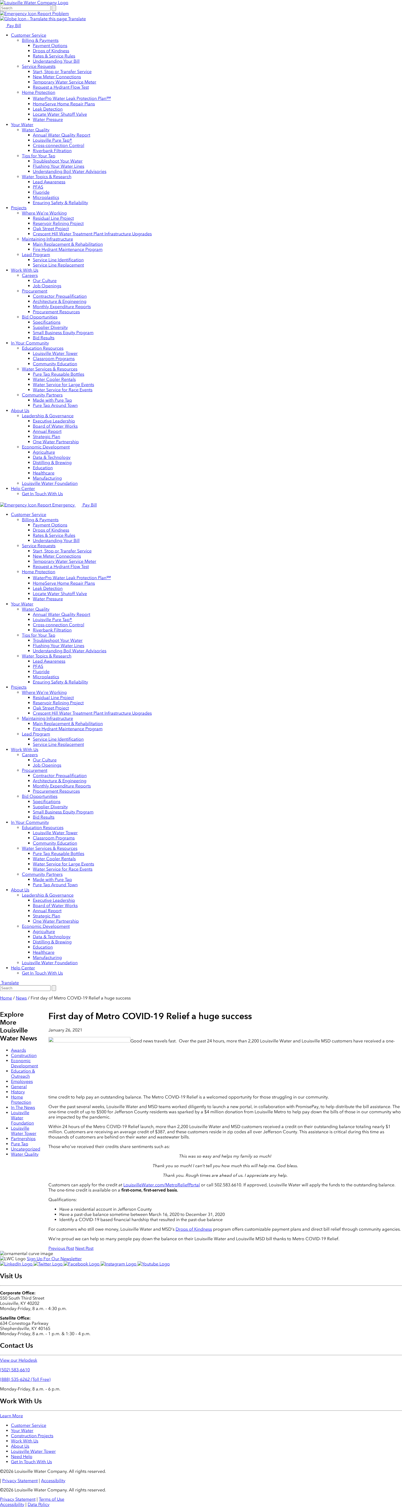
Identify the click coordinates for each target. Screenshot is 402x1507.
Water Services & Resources (49, 369)
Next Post (84, 1248)
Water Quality (35, 129)
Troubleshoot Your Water (58, 161)
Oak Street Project (51, 228)
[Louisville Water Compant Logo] (34, 2)
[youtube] (154, 1264)
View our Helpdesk (18, 1360)
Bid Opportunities (39, 317)
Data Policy (38, 1504)
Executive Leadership (54, 421)
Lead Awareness (49, 181)
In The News (23, 1107)
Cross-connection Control (58, 145)
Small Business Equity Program (63, 332)
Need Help (21, 1456)
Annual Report (47, 431)
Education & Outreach (23, 1073)
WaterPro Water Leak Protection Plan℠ (72, 98)
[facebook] (82, 1264)
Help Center (23, 488)
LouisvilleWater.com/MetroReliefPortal (161, 1184)
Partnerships (23, 1138)
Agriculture (44, 452)
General (19, 1086)
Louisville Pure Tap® (52, 140)
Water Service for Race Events (62, 389)
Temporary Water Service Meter (64, 82)
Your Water (22, 124)
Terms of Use (51, 1499)
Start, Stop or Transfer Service (62, 71)
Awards (18, 1050)
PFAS (38, 187)
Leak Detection (48, 109)
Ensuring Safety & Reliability (60, 202)
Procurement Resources (56, 311)
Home (6, 998)
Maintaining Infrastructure (47, 239)
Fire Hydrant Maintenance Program (68, 249)
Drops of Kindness (51, 50)
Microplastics (46, 197)
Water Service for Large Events (63, 384)
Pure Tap (19, 1143)
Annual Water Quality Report (61, 135)
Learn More (11, 1415)
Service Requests (39, 66)
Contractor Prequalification (60, 296)
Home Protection (38, 92)
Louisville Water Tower (55, 353)
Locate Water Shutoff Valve (60, 114)
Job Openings (47, 285)
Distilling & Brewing (52, 462)
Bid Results (43, 337)
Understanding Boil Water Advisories (69, 171)
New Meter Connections (57, 76)
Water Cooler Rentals (54, 379)
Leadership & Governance (48, 415)
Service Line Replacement (58, 265)
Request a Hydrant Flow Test (61, 87)
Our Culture (45, 280)
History (18, 1091)
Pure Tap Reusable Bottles (58, 374)
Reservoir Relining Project (58, 223)
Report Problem (52, 13)
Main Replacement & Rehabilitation (68, 244)
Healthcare (43, 473)
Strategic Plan (46, 436)
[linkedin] (17, 1264)
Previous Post (61, 1248)
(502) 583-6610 (15, 1369)
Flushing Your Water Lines (58, 166)
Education (43, 467)
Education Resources (42, 348)
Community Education (55, 363)
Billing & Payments (40, 40)
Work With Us (24, 270)
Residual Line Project (53, 218)
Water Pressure (48, 119)
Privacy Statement (20, 1480)
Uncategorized (25, 1149)
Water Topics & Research (46, 176)
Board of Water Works (55, 426)
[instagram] (119, 1264)
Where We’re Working (44, 213)
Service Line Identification (58, 259)
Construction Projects (32, 1435)
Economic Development (46, 447)
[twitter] (49, 1264)
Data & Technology (52, 457)
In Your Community (30, 343)
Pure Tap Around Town (55, 405)
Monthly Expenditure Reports (62, 306)
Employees (22, 1081)
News (21, 998)
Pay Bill (13, 25)
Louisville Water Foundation (50, 483)
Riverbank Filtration (52, 150)
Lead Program (36, 254)
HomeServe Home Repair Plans (64, 103)
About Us (20, 410)
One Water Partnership (56, 441)
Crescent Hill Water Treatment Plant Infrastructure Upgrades (92, 233)
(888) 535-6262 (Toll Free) (25, 1379)
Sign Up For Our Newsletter (54, 1258)
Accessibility (53, 1480)
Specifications (46, 322)
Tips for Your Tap (38, 155)
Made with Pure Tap (52, 400)
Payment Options (50, 45)
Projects (19, 207)
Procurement (34, 291)
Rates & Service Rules (54, 56)
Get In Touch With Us (42, 493)
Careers (30, 275)
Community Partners (42, 395)
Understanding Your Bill (56, 61)
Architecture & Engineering (59, 301)
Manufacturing (47, 478)
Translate (76, 18)
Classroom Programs (54, 358)
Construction (24, 1055)
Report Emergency (56, 505)
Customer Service (28, 35)
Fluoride (41, 192)
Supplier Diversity (50, 327)
